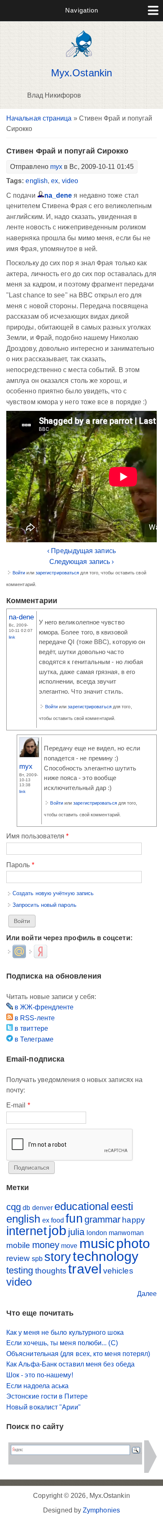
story (57, 1256)
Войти (19, 572)
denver (42, 1207)
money (45, 1245)
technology (105, 1256)
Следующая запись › (81, 561)
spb (37, 1258)
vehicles (118, 1270)
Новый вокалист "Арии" (43, 1407)
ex (54, 180)
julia (76, 1232)
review (18, 1258)
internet (26, 1231)
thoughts (51, 1270)
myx (56, 166)
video (70, 180)
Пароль (20, 864)
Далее (147, 1293)
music (97, 1243)
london (97, 1232)
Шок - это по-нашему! (39, 1375)
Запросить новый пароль (44, 905)
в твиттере (30, 1028)
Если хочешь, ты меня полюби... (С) (62, 1342)
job (57, 1230)
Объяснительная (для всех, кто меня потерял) (78, 1353)
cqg (13, 1207)
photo (133, 1243)
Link (12, 637)
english (36, 180)
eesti (122, 1206)
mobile (18, 1245)
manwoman (126, 1232)
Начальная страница (38, 118)
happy (133, 1219)
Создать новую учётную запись (53, 893)
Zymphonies (101, 1510)
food (57, 1220)
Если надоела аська (37, 1385)
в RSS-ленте (34, 1018)
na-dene (21, 617)
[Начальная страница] (81, 59)
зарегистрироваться (57, 572)
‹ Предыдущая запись (81, 550)
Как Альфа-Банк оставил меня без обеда (70, 1364)
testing (19, 1270)
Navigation (81, 10)
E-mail (18, 1105)
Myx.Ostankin (81, 73)
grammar (102, 1219)
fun (74, 1218)
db (26, 1207)
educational (81, 1206)
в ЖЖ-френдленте (43, 1007)
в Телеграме (33, 1039)
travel (84, 1268)
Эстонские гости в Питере (47, 1396)
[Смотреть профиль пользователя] (29, 755)
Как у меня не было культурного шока (65, 1332)
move (69, 1245)
